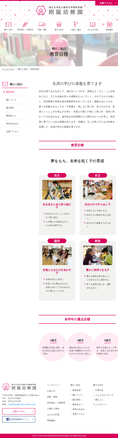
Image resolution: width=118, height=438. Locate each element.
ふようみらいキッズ (104, 395)
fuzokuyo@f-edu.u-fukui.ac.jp (22, 404)
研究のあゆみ (12, 123)
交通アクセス (106, 3)
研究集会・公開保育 (25, 30)
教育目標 (10, 92)
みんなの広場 (92, 30)
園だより (99, 400)
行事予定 (99, 390)
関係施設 (109, 30)
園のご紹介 (8, 30)
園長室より (11, 116)
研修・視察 (42, 30)
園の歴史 (10, 108)
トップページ (53, 385)
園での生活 (59, 30)
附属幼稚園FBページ (19, 419)
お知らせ (51, 391)
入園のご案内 (76, 30)
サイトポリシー (100, 404)
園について (11, 100)
